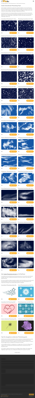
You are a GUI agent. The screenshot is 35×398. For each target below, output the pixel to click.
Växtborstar (13, 332)
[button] (11, 395)
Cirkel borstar (30, 298)
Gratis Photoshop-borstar (10, 274)
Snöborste (14, 32)
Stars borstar (13, 298)
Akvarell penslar (30, 332)
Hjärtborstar (13, 315)
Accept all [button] (31, 394)
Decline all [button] (31, 396)
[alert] (17, 395)
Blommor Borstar (29, 315)
